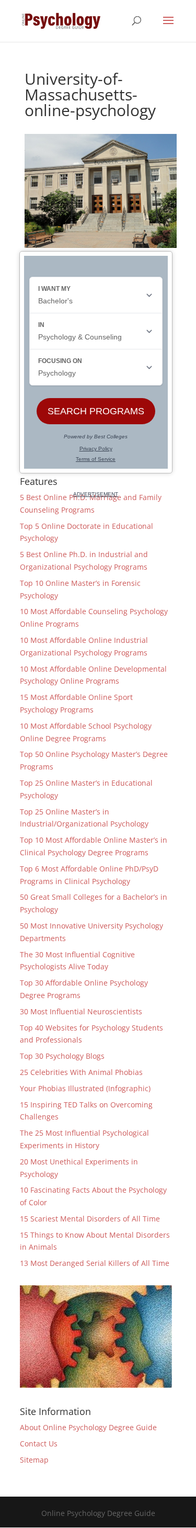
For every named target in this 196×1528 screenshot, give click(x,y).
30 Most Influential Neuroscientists (81, 1011)
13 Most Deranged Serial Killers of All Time (94, 1263)
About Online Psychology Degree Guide (88, 1427)
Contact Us (38, 1443)
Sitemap (34, 1460)
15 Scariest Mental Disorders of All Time (90, 1219)
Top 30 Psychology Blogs (62, 1056)
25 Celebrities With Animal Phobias (81, 1072)
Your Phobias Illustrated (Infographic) (85, 1088)
